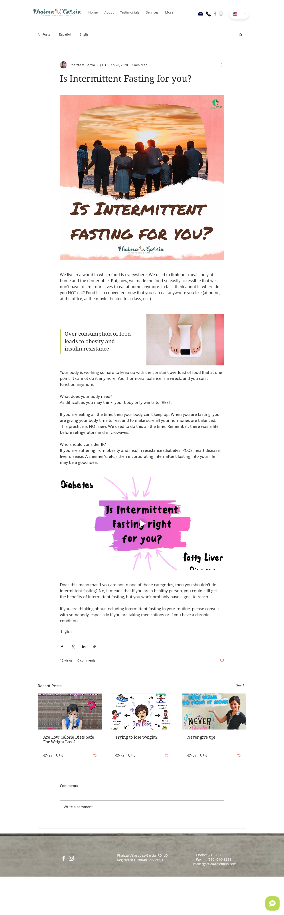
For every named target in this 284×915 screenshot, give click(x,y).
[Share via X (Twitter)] (73, 646)
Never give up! (201, 737)
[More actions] (221, 65)
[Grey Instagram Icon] (221, 13)
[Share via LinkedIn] (84, 646)
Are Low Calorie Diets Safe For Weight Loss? (68, 739)
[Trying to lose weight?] (142, 712)
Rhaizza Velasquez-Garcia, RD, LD (142, 855)
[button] (241, 34)
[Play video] (142, 523)
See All (241, 685)
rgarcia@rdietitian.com (219, 863)
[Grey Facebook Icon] (215, 13)
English (85, 34)
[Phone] (208, 14)
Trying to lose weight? (136, 737)
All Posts (44, 34)
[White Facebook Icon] (63, 858)
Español (65, 34)
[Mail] (200, 13)
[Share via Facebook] (62, 646)
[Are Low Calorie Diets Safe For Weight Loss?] (70, 712)
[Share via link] (95, 646)
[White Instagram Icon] (71, 858)
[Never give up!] (214, 712)
